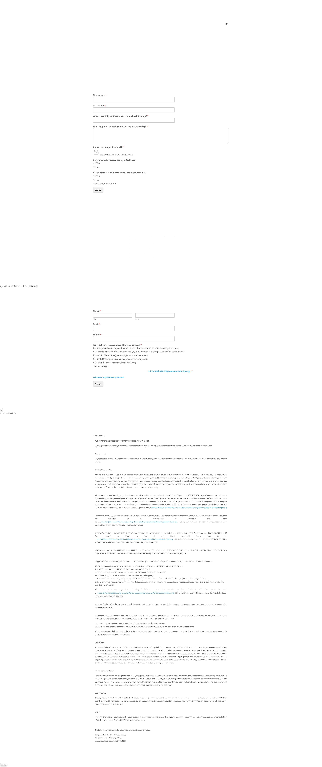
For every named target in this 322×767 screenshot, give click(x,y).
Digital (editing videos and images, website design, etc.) (122, 359)
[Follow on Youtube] (218, 251)
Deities (176, 24)
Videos (196, 24)
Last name (99, 105)
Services (185, 24)
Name (97, 311)
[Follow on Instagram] (213, 251)
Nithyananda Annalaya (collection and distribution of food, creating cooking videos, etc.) (137, 348)
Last (137, 319)
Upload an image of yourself (108, 147)
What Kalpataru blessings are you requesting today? (120, 126)
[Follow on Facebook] (202, 251)
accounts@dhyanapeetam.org (162, 507)
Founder (167, 24)
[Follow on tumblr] (223, 251)
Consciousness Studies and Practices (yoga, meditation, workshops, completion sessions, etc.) (140, 351)
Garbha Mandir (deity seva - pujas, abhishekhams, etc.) (122, 355)
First (94, 319)
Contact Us (206, 24)
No (97, 167)
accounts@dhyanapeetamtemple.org (212, 507)
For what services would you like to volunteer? (117, 345)
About (158, 24)
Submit (98, 190)
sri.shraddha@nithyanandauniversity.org (169, 371)
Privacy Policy (221, 243)
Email (96, 324)
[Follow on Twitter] (208, 251)
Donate (217, 24)
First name (99, 95)
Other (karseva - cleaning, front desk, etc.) (116, 362)
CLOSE (3, 765)
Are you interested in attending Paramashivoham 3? (119, 172)
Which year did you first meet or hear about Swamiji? (120, 116)
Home (151, 24)
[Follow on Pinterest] (202, 256)
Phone (97, 334)
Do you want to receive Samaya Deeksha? (114, 160)
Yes (98, 163)
